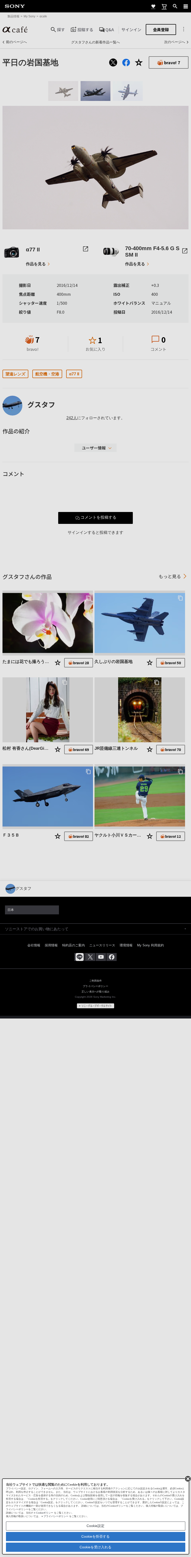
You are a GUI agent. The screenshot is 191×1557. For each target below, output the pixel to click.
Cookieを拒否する (95, 1536)
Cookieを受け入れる (95, 1547)
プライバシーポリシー (56, 1516)
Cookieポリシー (44, 1512)
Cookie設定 (95, 1526)
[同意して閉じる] (187, 1478)
